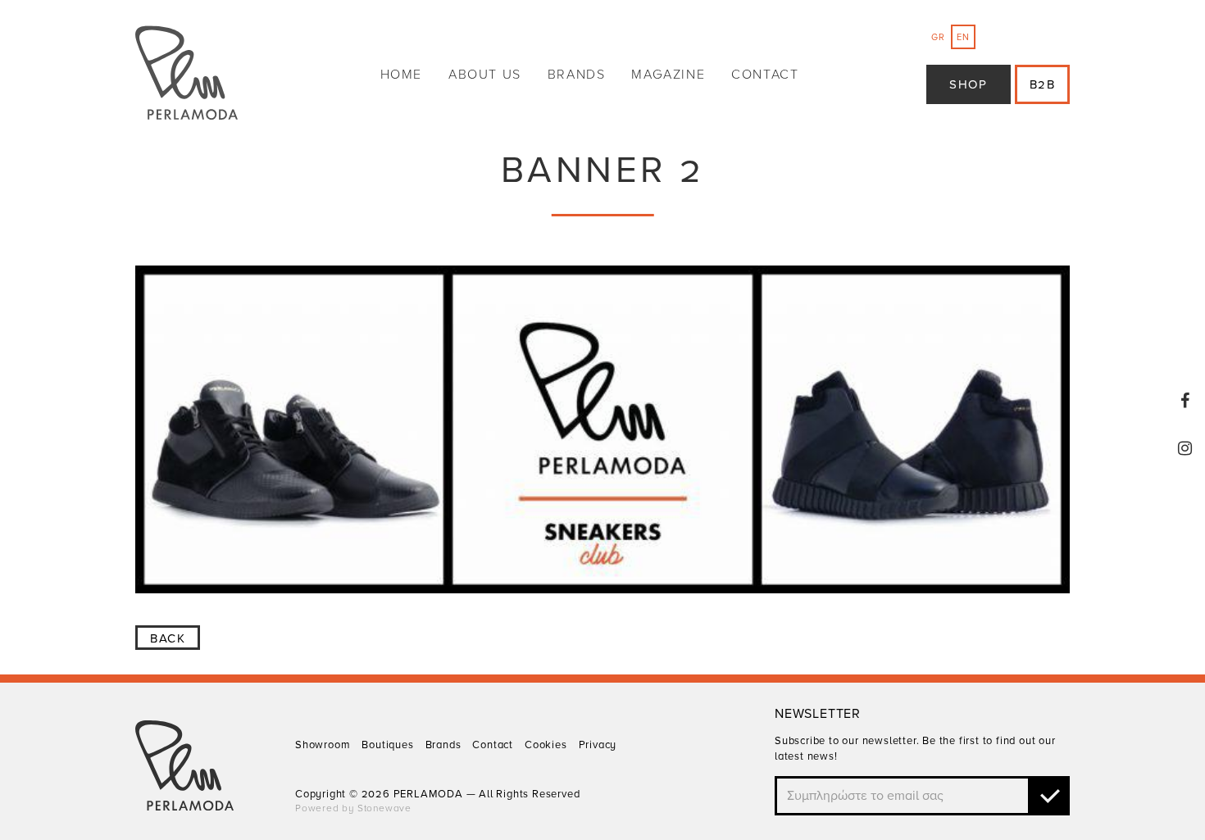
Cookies (546, 744)
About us (484, 74)
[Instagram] (1185, 448)
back (167, 638)
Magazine (668, 74)
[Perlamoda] (186, 75)
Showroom (322, 744)
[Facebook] (1185, 400)
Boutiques (387, 744)
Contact (764, 74)
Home (401, 74)
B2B (1043, 84)
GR (938, 37)
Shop (968, 84)
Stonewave (384, 808)
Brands (577, 74)
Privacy (598, 744)
